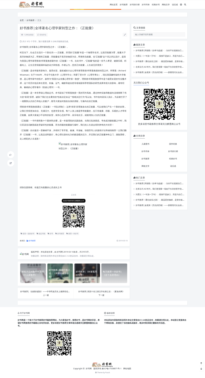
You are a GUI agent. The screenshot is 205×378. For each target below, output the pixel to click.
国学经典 (173, 144)
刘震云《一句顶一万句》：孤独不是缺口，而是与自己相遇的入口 (164, 56)
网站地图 (127, 368)
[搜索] (185, 4)
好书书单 (146, 4)
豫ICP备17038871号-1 (111, 368)
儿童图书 (145, 144)
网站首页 (114, 4)
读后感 (175, 4)
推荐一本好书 (73, 233)
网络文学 (166, 4)
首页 (22, 20)
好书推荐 (124, 4)
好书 (51, 233)
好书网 (60, 251)
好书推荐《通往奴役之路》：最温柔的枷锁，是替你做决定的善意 (164, 61)
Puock (107, 372)
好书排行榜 (135, 4)
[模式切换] (181, 4)
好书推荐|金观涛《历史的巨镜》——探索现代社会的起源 (161, 72)
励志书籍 (41, 233)
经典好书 (156, 4)
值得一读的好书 (28, 233)
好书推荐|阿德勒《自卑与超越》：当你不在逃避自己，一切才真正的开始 (167, 50)
